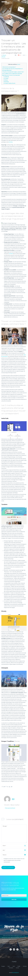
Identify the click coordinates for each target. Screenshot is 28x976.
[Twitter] (4, 786)
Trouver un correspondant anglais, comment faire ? (13, 71)
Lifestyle (3, 56)
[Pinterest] (6, 786)
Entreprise (11, 967)
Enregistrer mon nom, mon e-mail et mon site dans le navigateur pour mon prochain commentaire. (14, 860)
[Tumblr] (7, 786)
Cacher (18, 64)
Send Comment (8, 867)
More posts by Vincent (10, 808)
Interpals (6, 81)
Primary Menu (25, 2)
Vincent (4, 55)
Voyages (3, 966)
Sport (9, 966)
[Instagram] (15, 961)
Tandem (6, 78)
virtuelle (11, 253)
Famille (18, 966)
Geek (14, 966)
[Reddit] (11, 786)
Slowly (6, 80)
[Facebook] (2, 786)
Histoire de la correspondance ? (9, 67)
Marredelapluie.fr (15, 972)
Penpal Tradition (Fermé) (9, 83)
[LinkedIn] (9, 786)
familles (11, 142)
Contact (17, 967)
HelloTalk (6, 76)
